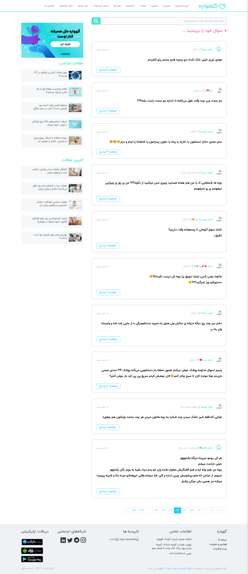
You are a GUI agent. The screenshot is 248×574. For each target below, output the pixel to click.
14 (191, 510)
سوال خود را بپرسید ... (202, 31)
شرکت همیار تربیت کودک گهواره (175, 568)
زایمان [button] (155, 6)
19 (156, 510)
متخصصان (130, 6)
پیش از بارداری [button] (183, 6)
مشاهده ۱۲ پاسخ (108, 386)
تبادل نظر (117, 6)
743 (142, 510)
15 (184, 510)
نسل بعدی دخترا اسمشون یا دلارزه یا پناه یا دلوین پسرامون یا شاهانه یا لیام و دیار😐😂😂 (165, 142)
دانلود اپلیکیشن (66, 6)
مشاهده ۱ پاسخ (107, 245)
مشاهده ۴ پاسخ (108, 292)
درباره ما (222, 539)
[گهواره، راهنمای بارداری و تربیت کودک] (212, 12)
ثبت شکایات (220, 549)
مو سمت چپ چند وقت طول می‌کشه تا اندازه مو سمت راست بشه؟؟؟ (179, 101)
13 (199, 510)
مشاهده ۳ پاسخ (108, 70)
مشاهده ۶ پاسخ (108, 111)
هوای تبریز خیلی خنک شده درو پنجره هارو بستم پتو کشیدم (185, 60)
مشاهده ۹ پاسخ (108, 491)
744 (133, 510)
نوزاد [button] (144, 6)
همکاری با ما (49, 6)
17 (170, 510)
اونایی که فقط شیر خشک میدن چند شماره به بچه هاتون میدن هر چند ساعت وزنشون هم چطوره (162, 417)
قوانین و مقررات (218, 544)
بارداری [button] (167, 6)
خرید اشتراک (83, 6)
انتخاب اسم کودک (101, 6)
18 (163, 510)
